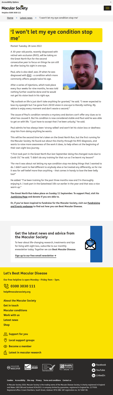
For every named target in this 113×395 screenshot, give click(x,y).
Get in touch (11, 305)
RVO (29, 75)
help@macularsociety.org (17, 291)
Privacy (39, 380)
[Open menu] (107, 8)
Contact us (67, 380)
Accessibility (20, 380)
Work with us (12, 315)
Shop (7, 325)
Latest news (26, 17)
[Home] (15, 10)
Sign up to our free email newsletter (34, 255)
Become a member (20, 346)
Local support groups (21, 340)
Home (10, 17)
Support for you (18, 334)
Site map (30, 380)
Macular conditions (15, 310)
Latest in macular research (25, 352)
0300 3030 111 (15, 13)
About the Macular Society (20, 300)
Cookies (10, 380)
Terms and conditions (52, 380)
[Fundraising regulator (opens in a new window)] (13, 367)
